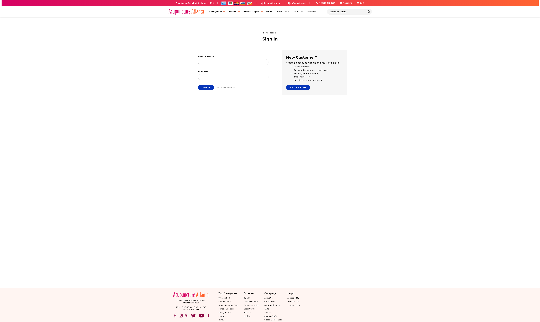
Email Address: (206, 56)
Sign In (247, 298)
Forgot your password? (226, 87)
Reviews (311, 11)
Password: (204, 71)
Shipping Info (270, 316)
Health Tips (283, 11)
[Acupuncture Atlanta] (186, 12)
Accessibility (293, 298)
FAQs (266, 309)
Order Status (250, 309)
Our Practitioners (272, 305)
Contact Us (269, 301)
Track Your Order (251, 305)
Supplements (224, 301)
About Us (268, 298)
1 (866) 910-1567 (327, 3)
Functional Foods (226, 309)
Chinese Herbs (225, 298)
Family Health (224, 312)
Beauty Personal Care (228, 305)
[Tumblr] (208, 316)
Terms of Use (293, 301)
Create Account (298, 87)
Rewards (298, 11)
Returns (247, 312)
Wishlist (247, 316)
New (269, 11)
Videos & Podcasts (273, 320)
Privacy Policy (293, 305)
